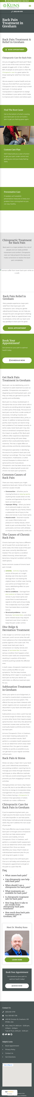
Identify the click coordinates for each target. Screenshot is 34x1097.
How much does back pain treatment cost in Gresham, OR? (16, 914)
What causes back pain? (16, 875)
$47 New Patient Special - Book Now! (18, 1)
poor (7, 594)
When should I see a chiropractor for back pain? (17, 886)
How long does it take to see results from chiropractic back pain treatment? (15, 906)
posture (12, 594)
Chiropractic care (8, 72)
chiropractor (23, 795)
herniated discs (17, 615)
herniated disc (14, 650)
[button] (30, 6)
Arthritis (9, 571)
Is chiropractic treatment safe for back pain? (17, 898)
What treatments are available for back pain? (16, 892)
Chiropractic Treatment (17, 240)
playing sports (25, 494)
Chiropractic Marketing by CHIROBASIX (17, 1095)
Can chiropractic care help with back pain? (17, 880)
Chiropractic (8, 57)
